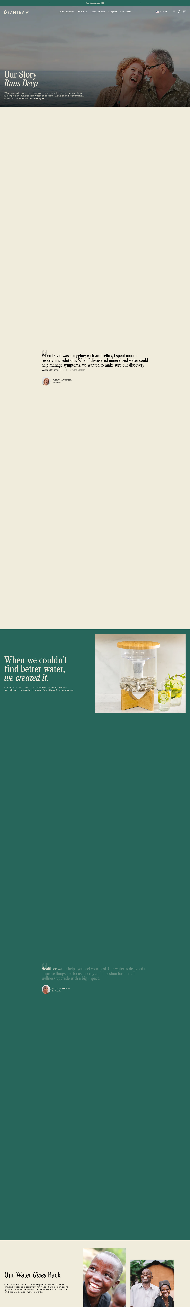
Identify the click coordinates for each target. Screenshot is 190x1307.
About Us (82, 11)
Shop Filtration (66, 11)
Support (112, 11)
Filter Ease (125, 11)
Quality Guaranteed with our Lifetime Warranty (95, 3)
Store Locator (98, 11)
